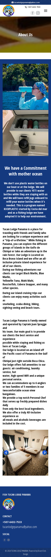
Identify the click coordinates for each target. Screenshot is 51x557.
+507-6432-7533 (34, 7)
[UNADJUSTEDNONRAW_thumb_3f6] (25, 453)
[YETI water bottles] (25, 87)
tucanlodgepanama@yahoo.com (20, 526)
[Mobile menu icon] (45, 10)
